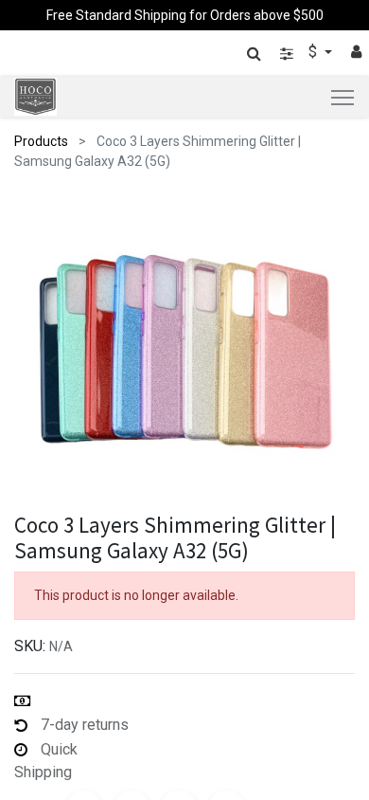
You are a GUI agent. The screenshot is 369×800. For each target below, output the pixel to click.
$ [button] (314, 52)
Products (41, 141)
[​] (286, 54)
